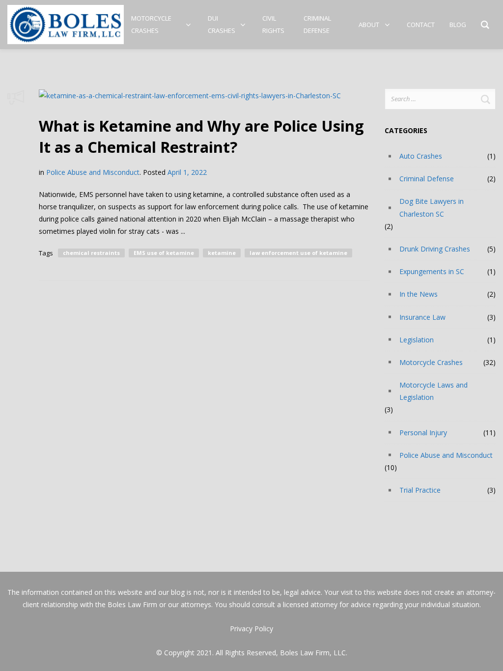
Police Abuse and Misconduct (93, 172)
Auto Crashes (420, 156)
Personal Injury (423, 432)
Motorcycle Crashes (431, 362)
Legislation (416, 339)
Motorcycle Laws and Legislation (433, 391)
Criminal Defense (426, 178)
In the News (418, 294)
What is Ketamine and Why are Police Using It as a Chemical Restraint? (201, 136)
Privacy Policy (251, 628)
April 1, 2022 (187, 172)
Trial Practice (420, 490)
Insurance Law (422, 317)
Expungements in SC (431, 271)
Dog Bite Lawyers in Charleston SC (431, 207)
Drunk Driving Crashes (434, 248)
